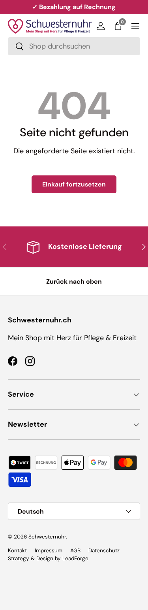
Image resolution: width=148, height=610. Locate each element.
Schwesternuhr (47, 536)
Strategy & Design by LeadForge (48, 558)
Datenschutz (104, 550)
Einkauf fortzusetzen (74, 184)
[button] (118, 26)
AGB (75, 550)
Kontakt (17, 550)
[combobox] (74, 46)
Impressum (48, 550)
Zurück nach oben (74, 281)
